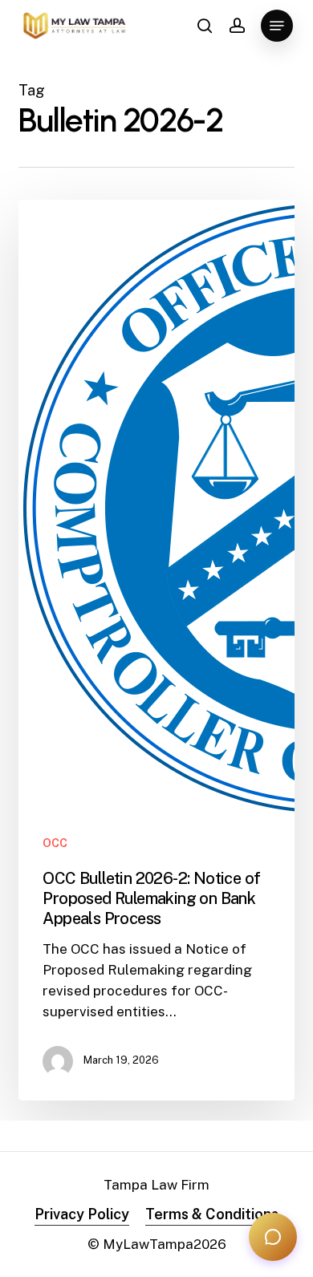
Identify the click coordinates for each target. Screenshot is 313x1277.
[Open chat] (273, 1237)
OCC (55, 843)
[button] (277, 26)
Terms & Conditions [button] (211, 1214)
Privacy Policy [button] (82, 1214)
